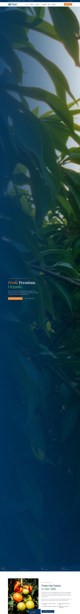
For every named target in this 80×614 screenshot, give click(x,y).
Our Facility (44, 4)
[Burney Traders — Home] (13, 4)
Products (37, 4)
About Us (32, 4)
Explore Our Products (15, 298)
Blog (49, 4)
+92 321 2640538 (30, 1)
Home (27, 4)
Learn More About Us (48, 611)
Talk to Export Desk (29, 298)
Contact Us (54, 4)
